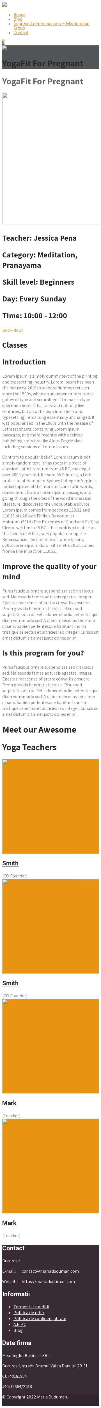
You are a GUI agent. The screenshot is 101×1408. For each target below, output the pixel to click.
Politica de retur (28, 1313)
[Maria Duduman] (4, 5)
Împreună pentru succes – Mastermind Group (51, 26)
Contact (20, 32)
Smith (10, 863)
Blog (17, 19)
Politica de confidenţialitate (39, 1318)
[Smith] (40, 851)
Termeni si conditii (31, 1307)
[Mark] (40, 1090)
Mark (9, 1103)
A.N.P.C (19, 1324)
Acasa (19, 14)
